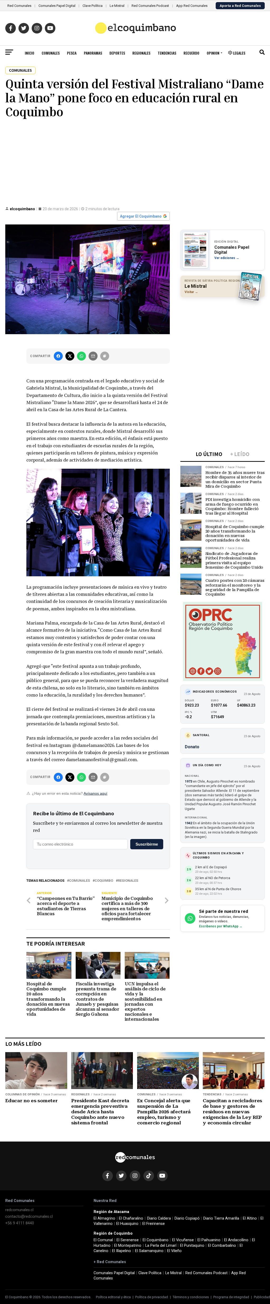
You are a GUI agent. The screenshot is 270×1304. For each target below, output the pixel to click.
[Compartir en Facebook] (58, 356)
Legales (238, 53)
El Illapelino (121, 1251)
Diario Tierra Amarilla (221, 1218)
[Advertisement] (134, 162)
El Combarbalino (222, 1245)
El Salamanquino (149, 1251)
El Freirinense (153, 1223)
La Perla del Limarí (160, 1245)
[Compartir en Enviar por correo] (93, 356)
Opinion (213, 53)
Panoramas (93, 53)
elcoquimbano (22, 209)
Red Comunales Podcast (150, 6)
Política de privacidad (151, 1297)
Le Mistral (117, 6)
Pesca (71, 53)
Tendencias (167, 53)
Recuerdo (191, 53)
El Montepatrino (127, 1245)
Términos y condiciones (191, 1297)
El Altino (250, 1218)
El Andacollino (236, 1240)
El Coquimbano (155, 1240)
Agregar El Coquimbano (141, 216)
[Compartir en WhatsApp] (81, 356)
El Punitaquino (192, 1245)
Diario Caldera (159, 1218)
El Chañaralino (131, 1218)
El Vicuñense (183, 1240)
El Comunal (103, 1240)
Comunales (51, 53)
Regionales (141, 53)
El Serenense (128, 1240)
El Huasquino (127, 1223)
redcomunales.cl (19, 1210)
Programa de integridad (231, 1297)
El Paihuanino (208, 1240)
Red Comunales (19, 6)
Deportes (117, 53)
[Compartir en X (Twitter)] (69, 356)
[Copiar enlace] (104, 356)
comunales (79, 881)
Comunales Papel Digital (56, 6)
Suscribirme (147, 844)
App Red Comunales (192, 6)
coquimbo (104, 881)
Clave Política (93, 6)
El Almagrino (104, 1218)
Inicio (29, 53)
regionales (128, 881)
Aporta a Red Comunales (240, 6)
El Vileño (174, 1251)
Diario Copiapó (187, 1218)
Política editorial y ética (113, 1297)
